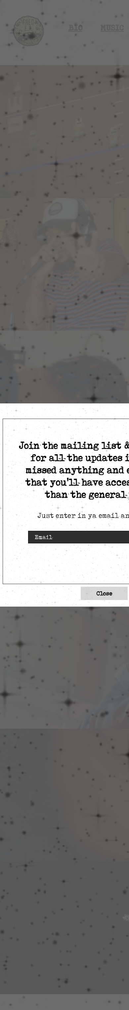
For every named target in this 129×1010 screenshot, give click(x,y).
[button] (104, 593)
